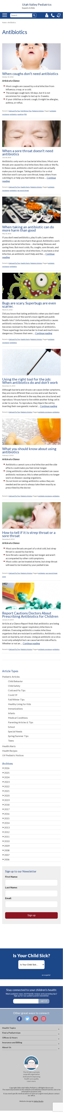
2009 (7, 845)
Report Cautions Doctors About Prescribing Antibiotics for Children (30, 614)
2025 (7, 772)
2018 (7, 804)
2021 (7, 791)
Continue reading (43, 333)
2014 (7, 822)
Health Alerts (25, 187)
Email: (8, 898)
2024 (7, 777)
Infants (11, 713)
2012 (7, 832)
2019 (7, 800)
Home (4, 22)
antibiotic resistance (45, 412)
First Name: (11, 876)
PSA (25, 114)
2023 (7, 781)
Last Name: (11, 887)
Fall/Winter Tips (26, 111)
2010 (7, 841)
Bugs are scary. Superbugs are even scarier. (29, 304)
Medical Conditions (18, 717)
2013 (7, 827)
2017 (7, 809)
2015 (7, 818)
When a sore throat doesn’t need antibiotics (27, 152)
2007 (7, 854)
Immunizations (15, 708)
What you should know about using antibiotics (29, 450)
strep (4, 576)
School (11, 726)
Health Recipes (9, 750)
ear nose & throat (23, 190)
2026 (7, 768)
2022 (7, 786)
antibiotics (13, 114)
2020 (7, 795)
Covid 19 (12, 694)
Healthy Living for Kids (19, 704)
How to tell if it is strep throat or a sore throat (28, 534)
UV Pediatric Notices (13, 755)
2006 (7, 859)
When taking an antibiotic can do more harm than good (28, 228)
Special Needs (15, 731)
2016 (7, 813)
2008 (7, 850)
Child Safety (14, 685)
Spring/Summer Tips (18, 736)
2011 (7, 836)
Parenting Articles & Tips (20, 722)
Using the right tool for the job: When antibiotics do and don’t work (30, 381)
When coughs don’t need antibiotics (30, 73)
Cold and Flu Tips (14, 111)
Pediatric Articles (38, 111)
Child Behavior (15, 681)
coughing (20, 114)
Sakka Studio (38, 1101)
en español (46, 975)
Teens (11, 740)
